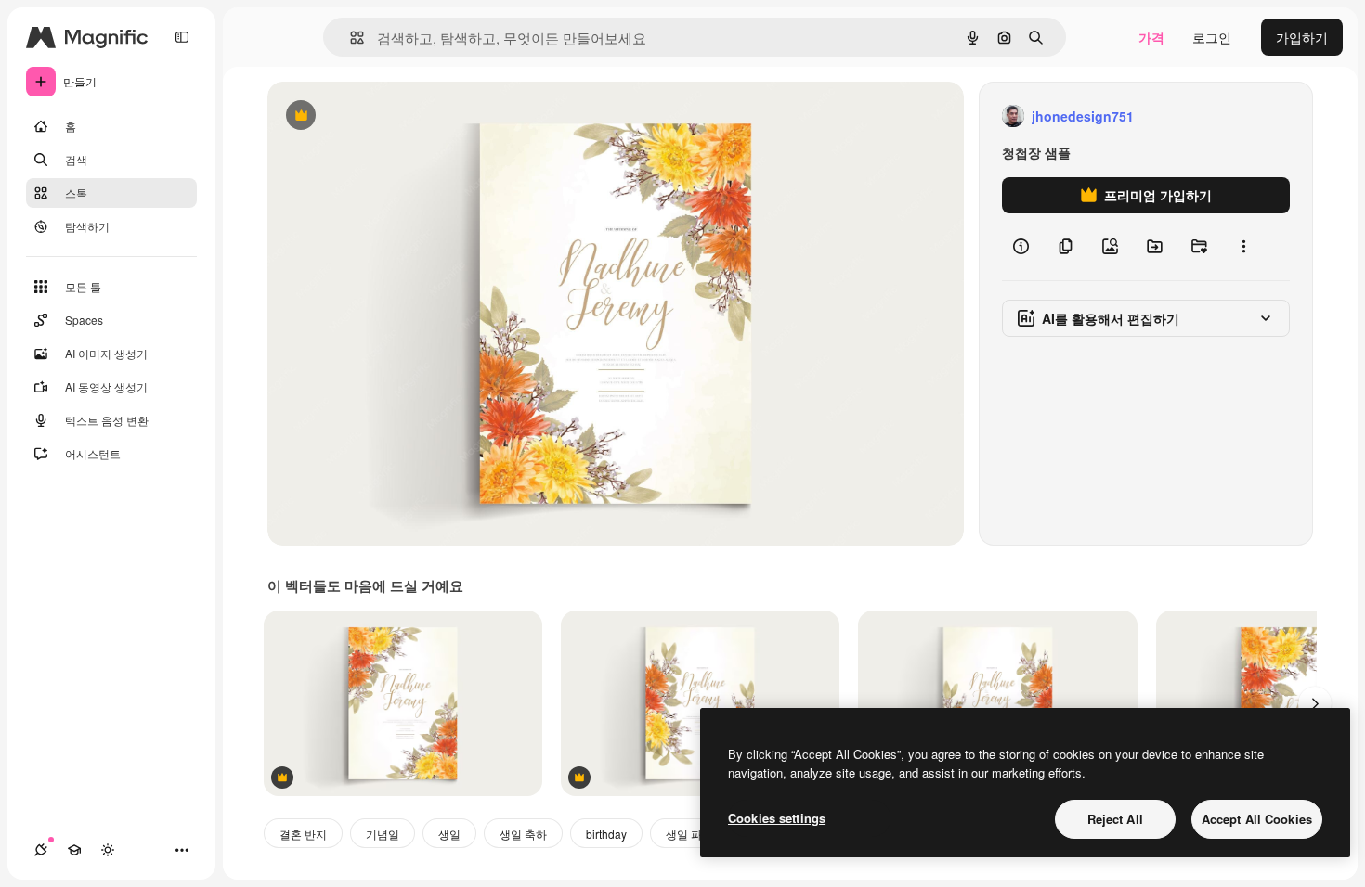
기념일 (382, 834)
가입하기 (1302, 37)
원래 (374, 116)
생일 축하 (523, 834)
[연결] (41, 850)
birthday (606, 834)
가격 (1151, 37)
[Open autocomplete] (349, 38)
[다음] (1315, 703)
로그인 (1211, 37)
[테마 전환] (108, 850)
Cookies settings (777, 818)
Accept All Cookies (1257, 819)
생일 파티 (689, 834)
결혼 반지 (303, 834)
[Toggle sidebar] (182, 37)
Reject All (1115, 819)
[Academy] (74, 850)
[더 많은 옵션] (1243, 246)
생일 (449, 834)
